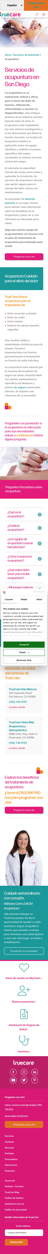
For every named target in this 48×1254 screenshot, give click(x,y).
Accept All (24, 644)
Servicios (9, 1136)
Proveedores (11, 1158)
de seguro (20, 387)
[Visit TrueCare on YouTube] (13, 1082)
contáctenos (24, 435)
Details (22, 652)
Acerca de (10, 1178)
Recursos (9, 1147)
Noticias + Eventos (14, 1184)
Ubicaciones (11, 1163)
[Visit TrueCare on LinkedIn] (34, 1074)
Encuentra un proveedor (22, 950)
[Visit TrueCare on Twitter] (24, 1082)
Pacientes (10, 1169)
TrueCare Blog (12, 1189)
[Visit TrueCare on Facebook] (13, 1074)
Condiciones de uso (14, 1200)
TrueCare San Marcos (23, 689)
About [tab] (39, 599)
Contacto (9, 1141)
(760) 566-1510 (29, 793)
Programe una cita (36, 5)
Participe (9, 1152)
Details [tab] (24, 599)
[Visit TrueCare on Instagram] (24, 1074)
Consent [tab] (9, 599)
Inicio (8, 54)
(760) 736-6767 (18, 701)
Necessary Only (24, 660)
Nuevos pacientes (23, 1001)
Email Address (24, 1222)
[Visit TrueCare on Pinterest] (34, 1082)
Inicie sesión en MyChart (16, 1116)
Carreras (23, 1051)
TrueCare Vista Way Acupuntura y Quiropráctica (21, 726)
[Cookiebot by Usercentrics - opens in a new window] (34, 592)
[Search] (37, 14)
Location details (17, 707)
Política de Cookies (14, 1195)
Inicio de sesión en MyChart (23, 978)
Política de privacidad (16, 1206)
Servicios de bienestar (26, 54)
